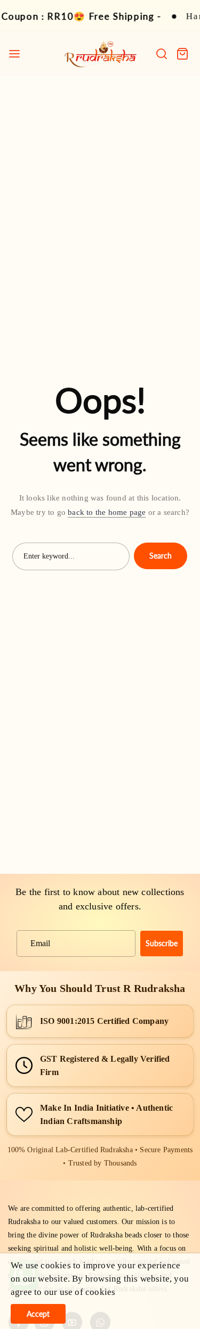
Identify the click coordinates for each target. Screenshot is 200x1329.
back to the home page (107, 512)
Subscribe (162, 943)
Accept (38, 1313)
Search (160, 555)
